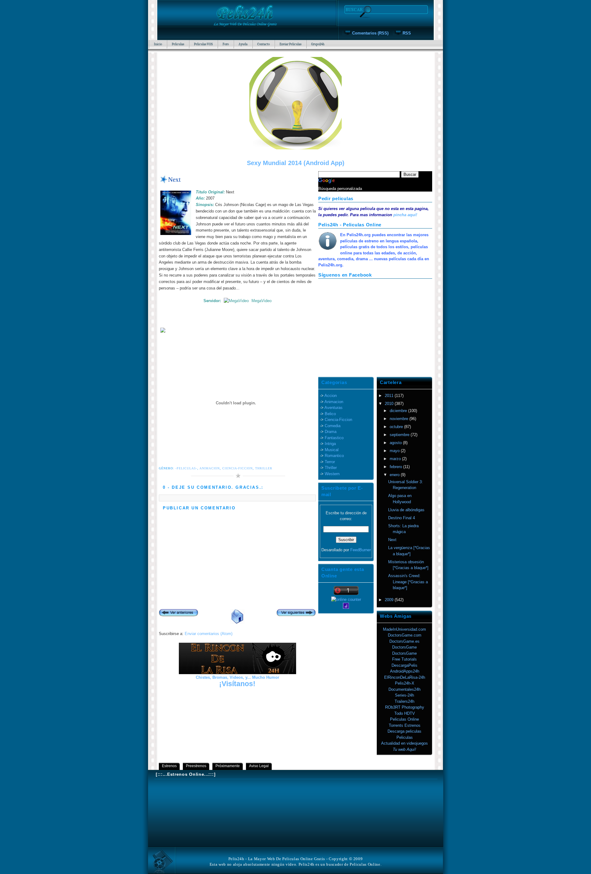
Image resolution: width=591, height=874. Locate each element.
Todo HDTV (404, 713)
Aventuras (333, 407)
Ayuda (243, 44)
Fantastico (334, 437)
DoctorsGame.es (404, 641)
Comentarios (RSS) (370, 33)
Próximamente (227, 766)
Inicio (158, 44)
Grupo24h (317, 44)
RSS (407, 33)
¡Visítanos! (237, 684)
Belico (330, 413)
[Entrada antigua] (296, 613)
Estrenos (169, 766)
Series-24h (404, 695)
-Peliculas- (186, 468)
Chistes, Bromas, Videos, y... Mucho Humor (237, 677)
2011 (390, 395)
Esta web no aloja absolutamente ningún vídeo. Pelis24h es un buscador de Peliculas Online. (296, 864)
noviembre (399, 418)
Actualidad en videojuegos (404, 743)
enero (395, 474)
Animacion (209, 468)
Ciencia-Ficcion (237, 468)
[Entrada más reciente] (178, 613)
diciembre (399, 410)
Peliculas (178, 44)
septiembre (400, 434)
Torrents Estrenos (404, 725)
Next (174, 179)
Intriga (330, 443)
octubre (397, 426)
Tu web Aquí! (404, 749)
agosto (396, 442)
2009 (390, 599)
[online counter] (346, 599)
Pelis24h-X (404, 683)
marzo (396, 458)
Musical (332, 449)
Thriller (263, 468)
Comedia (332, 425)
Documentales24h (404, 689)
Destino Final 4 (401, 518)
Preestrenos (196, 766)
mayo (395, 450)
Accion (330, 395)
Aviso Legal (259, 766)
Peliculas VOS (203, 44)
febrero (396, 466)
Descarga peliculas (404, 731)
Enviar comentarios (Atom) (208, 633)
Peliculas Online (404, 719)
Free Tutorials (404, 659)
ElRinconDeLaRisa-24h (404, 677)
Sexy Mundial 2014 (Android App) (295, 163)
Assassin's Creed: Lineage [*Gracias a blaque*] (408, 581)
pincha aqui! (405, 214)
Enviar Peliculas (290, 44)
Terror (330, 461)
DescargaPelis (404, 665)
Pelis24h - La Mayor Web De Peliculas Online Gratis (276, 858)
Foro (226, 44)
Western (332, 473)
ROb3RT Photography (404, 707)
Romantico (334, 455)
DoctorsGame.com (404, 635)
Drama (330, 431)
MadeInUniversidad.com (404, 629)
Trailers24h (404, 701)
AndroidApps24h (404, 671)
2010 (390, 403)
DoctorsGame (404, 647)
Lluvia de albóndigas (406, 510)
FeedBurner (360, 550)
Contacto (263, 44)
